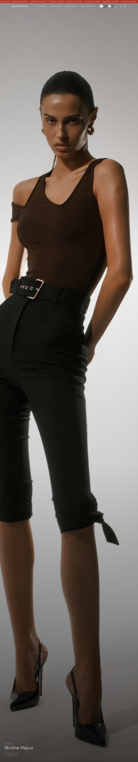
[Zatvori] (87, 359)
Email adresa (56, 377)
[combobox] (56, 390)
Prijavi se (69, 396)
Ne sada (69, 401)
